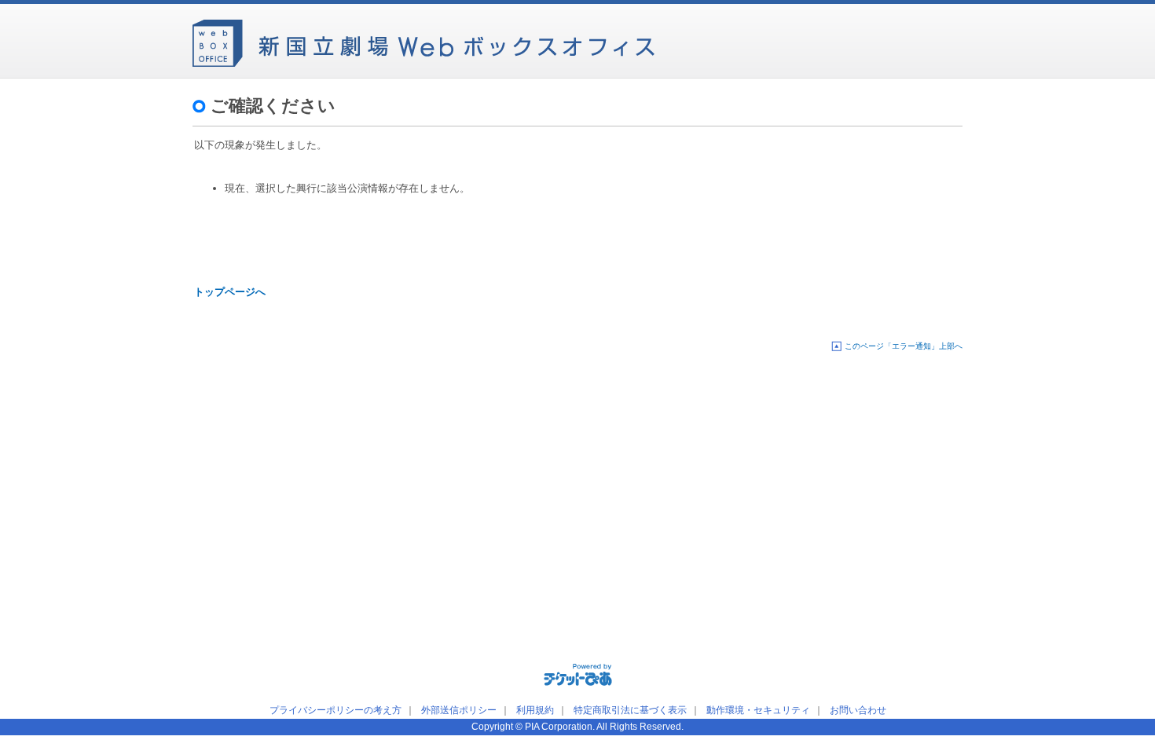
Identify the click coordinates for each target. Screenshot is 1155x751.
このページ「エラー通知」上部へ (903, 346)
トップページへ (230, 292)
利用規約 (535, 710)
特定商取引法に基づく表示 (630, 710)
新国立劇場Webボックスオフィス (423, 39)
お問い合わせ (858, 710)
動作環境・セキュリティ (758, 710)
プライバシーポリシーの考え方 (336, 710)
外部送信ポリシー (459, 710)
